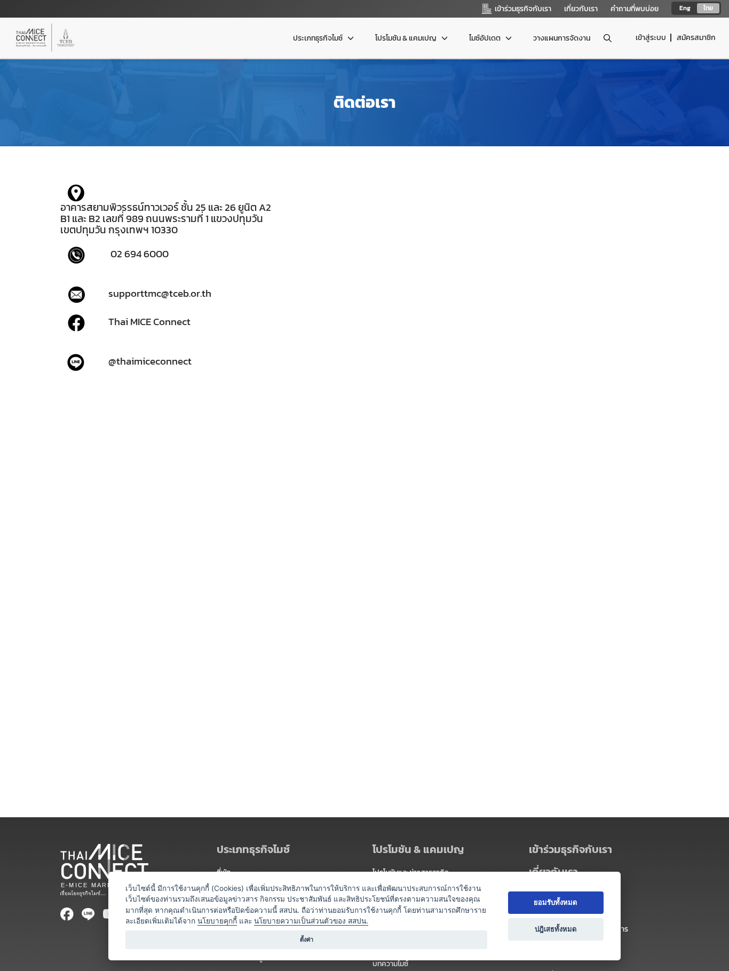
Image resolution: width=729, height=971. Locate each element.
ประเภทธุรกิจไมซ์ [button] (318, 38)
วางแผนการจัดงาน (561, 38)
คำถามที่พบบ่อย (635, 8)
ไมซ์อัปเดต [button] (485, 38)
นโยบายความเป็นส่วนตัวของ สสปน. (311, 921)
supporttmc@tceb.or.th (159, 293)
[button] (599, 849)
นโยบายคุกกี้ (217, 921)
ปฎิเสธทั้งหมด (556, 929)
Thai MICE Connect (149, 321)
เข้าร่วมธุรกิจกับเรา (570, 849)
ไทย (708, 8)
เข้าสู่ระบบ (651, 37)
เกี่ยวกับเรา (581, 8)
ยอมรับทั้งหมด (555, 902)
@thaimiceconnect (150, 360)
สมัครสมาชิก (696, 37)
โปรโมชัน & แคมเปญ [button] (406, 38)
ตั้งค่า (306, 939)
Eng (685, 8)
